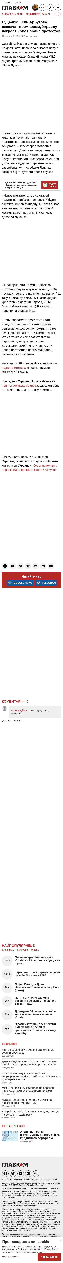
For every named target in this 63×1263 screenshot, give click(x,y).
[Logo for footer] (15, 1166)
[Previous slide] (55, 14)
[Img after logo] (35, 8)
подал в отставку (14, 367)
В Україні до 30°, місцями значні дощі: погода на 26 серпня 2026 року (31, 1113)
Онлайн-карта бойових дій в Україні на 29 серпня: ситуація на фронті (37, 960)
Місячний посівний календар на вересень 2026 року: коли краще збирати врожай (28, 1089)
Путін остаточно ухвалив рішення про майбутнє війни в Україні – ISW (35, 1000)
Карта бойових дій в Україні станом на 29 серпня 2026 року (28, 1051)
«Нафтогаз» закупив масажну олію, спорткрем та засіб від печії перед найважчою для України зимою (31, 1076)
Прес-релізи (13, 1126)
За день (35, 950)
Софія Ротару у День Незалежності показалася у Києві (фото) (37, 987)
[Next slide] (60, 14)
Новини (9, 1044)
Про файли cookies (11, 1256)
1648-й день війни (12, 14)
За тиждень (8, 950)
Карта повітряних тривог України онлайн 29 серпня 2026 (37, 974)
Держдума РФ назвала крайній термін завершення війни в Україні (36, 1014)
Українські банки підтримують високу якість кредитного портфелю (40, 1135)
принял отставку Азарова (20, 385)
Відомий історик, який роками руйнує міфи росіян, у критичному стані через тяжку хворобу (35, 1029)
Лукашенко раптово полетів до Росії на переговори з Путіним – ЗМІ (27, 1101)
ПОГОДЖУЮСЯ (49, 1257)
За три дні (22, 950)
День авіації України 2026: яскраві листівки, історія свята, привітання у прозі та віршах (29, 1063)
